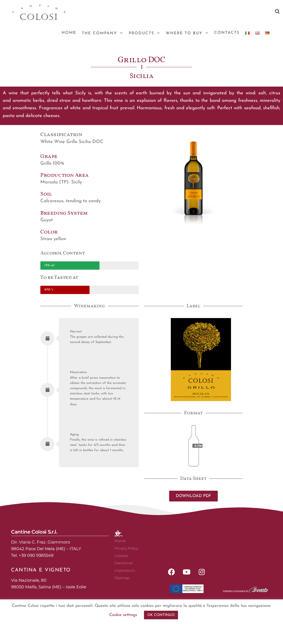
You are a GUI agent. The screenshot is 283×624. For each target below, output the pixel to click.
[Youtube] (186, 572)
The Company (99, 33)
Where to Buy (184, 33)
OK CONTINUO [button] (161, 615)
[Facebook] (171, 572)
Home (69, 33)
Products (141, 33)
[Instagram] (202, 572)
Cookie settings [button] (123, 615)
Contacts (227, 33)
